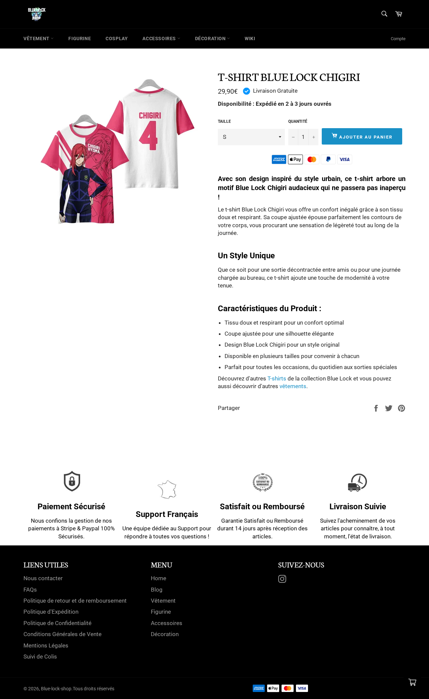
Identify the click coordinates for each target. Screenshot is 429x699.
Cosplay (117, 38)
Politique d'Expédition (50, 611)
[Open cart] (412, 682)
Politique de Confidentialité (57, 623)
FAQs (30, 589)
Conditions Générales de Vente (62, 634)
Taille (224, 121)
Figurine (79, 38)
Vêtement (37, 38)
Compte (398, 38)
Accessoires (159, 38)
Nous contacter (43, 578)
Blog (157, 589)
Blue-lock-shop (56, 688)
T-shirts (276, 378)
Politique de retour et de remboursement (75, 600)
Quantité (297, 121)
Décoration (211, 38)
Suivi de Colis (40, 656)
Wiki (250, 38)
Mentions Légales (45, 645)
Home (158, 578)
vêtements (293, 386)
